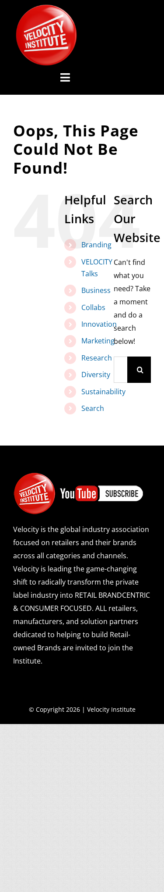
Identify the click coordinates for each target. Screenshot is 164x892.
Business (96, 290)
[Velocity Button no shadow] (46, 8)
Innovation (99, 324)
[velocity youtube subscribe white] (78, 475)
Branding (96, 245)
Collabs (93, 307)
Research (96, 358)
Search (92, 408)
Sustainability (103, 391)
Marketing (98, 341)
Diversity (95, 374)
